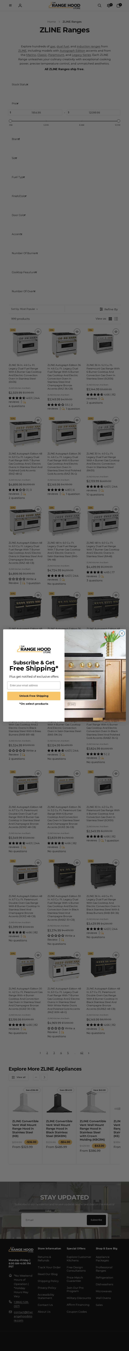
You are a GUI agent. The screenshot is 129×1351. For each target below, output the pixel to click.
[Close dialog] (122, 633)
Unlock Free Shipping (33, 695)
